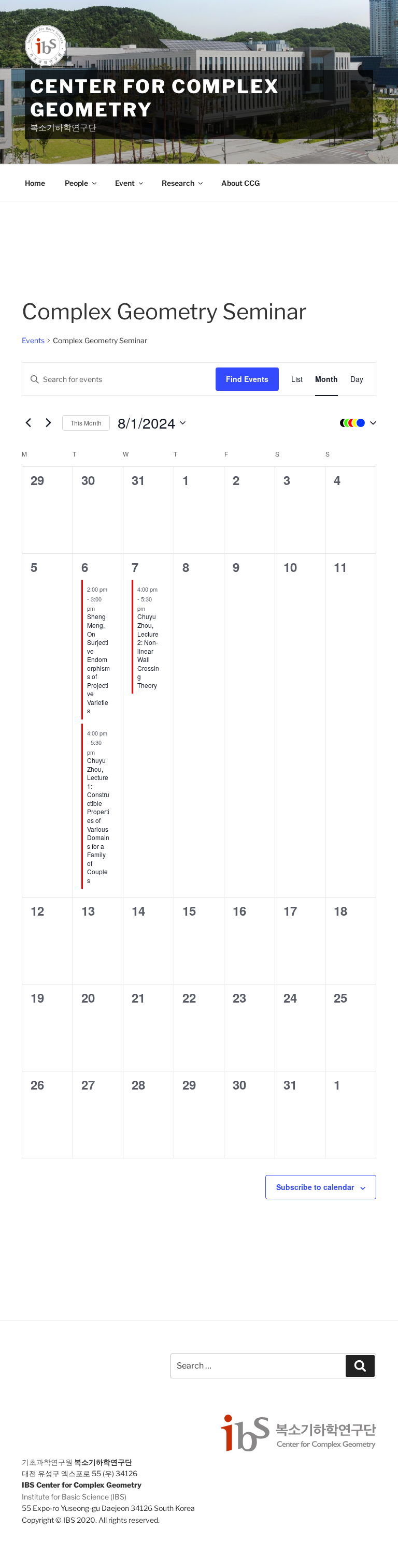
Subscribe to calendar (315, 1187)
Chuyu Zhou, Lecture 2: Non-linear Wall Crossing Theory (148, 650)
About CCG (240, 183)
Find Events (247, 379)
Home (35, 183)
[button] (355, 423)
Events (33, 340)
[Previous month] (28, 423)
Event (125, 183)
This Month (86, 422)
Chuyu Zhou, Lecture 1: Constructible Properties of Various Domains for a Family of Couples (98, 820)
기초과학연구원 (47, 1462)
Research (178, 183)
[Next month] (48, 423)
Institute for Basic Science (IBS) (74, 1496)
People (76, 183)
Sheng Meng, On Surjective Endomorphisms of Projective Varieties (98, 663)
